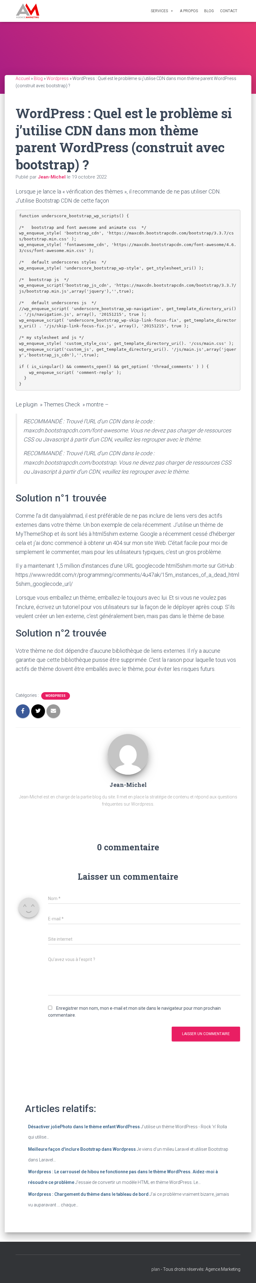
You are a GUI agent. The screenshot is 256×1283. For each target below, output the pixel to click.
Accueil (23, 78)
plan (155, 1269)
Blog (209, 11)
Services (159, 11)
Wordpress (58, 78)
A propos (189, 11)
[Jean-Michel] (128, 754)
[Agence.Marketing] (27, 11)
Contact (228, 11)
